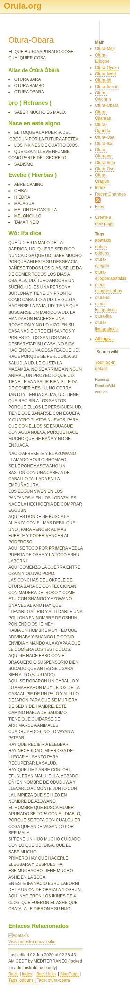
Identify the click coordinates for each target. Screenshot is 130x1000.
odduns (102, 253)
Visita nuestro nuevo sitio (31, 941)
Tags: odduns (21, 980)
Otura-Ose (104, 168)
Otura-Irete (105, 162)
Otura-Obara (107, 105)
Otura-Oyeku (107, 67)
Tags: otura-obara (53, 980)
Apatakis (20, 935)
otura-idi (103, 297)
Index (27, 974)
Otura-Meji (105, 48)
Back (13, 974)
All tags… (104, 338)
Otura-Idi (103, 80)
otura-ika (103, 316)
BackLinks (46, 974)
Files (99, 206)
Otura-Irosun (107, 86)
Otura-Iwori (105, 73)
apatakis (103, 240)
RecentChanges (110, 194)
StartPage (69, 974)
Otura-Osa (104, 137)
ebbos (101, 246)
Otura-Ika (103, 143)
